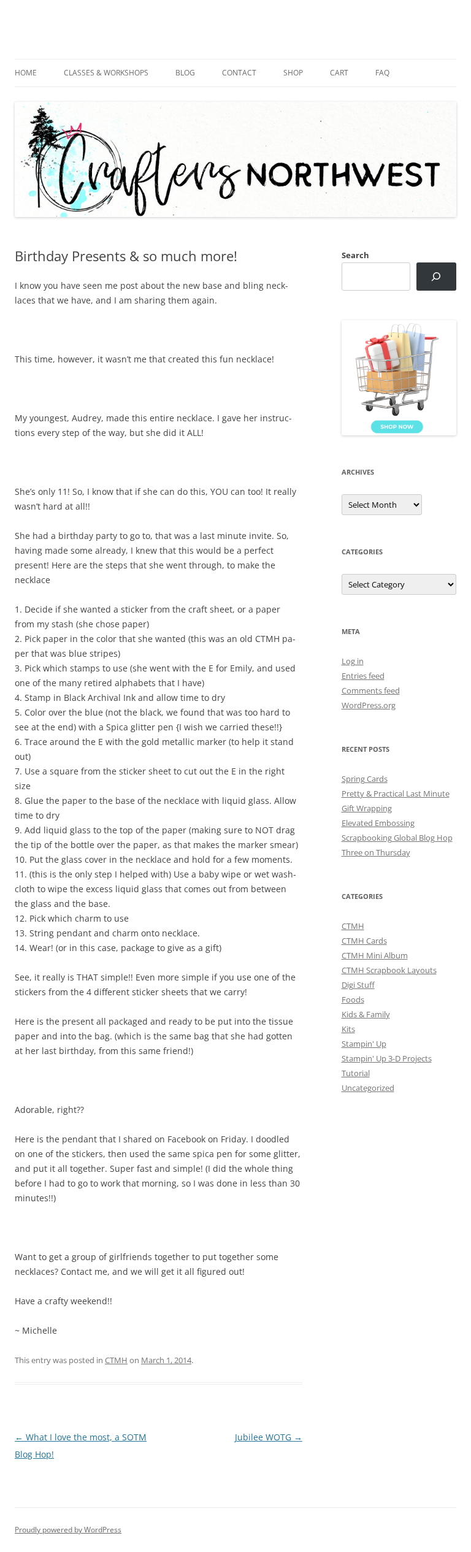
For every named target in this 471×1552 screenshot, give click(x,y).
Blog (185, 72)
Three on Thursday (376, 852)
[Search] (436, 276)
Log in (353, 661)
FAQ (382, 72)
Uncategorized (368, 1087)
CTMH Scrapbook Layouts (389, 970)
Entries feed (363, 675)
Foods (353, 999)
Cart (339, 72)
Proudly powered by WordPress (68, 1529)
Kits (348, 1028)
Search (355, 255)
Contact (239, 72)
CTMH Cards (364, 940)
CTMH (116, 1360)
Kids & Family (366, 1014)
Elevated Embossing (378, 822)
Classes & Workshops (106, 72)
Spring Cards (365, 778)
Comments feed (371, 690)
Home (26, 72)
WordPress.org (369, 705)
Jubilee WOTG (268, 1437)
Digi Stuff (358, 984)
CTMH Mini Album (375, 955)
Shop (293, 72)
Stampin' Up (364, 1043)
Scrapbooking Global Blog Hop (397, 837)
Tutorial (356, 1073)
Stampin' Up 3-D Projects (387, 1058)
